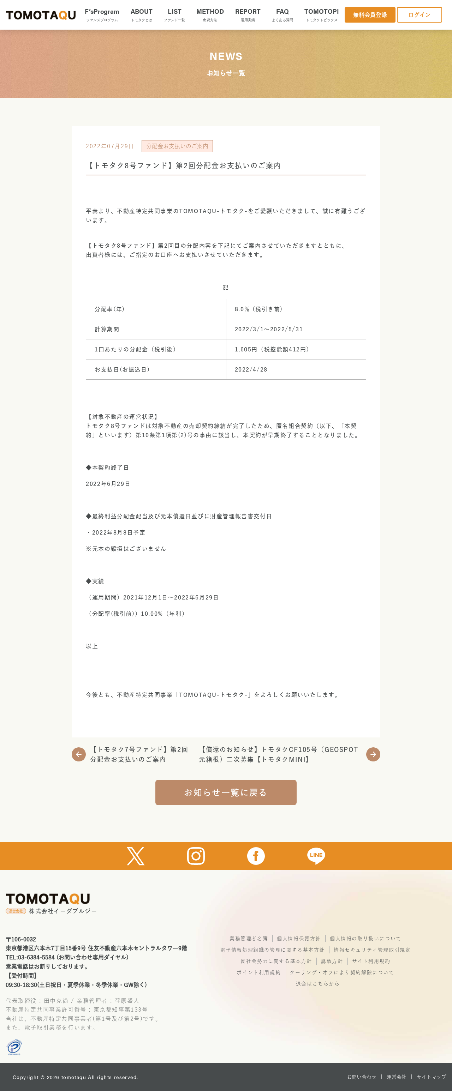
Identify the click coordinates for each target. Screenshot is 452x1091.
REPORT (248, 14)
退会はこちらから (318, 983)
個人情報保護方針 (299, 938)
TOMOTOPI (321, 14)
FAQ (282, 14)
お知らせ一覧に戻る (226, 792)
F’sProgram (102, 14)
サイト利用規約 (371, 961)
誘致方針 (332, 961)
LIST (174, 14)
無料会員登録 (370, 15)
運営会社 (396, 1076)
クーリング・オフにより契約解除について (342, 972)
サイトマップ (431, 1076)
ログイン (419, 15)
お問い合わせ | (364, 1076)
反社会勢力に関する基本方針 (276, 961)
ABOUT (142, 14)
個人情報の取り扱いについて (366, 938)
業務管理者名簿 (249, 938)
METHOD (210, 14)
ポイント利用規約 (259, 972)
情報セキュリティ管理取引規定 (372, 949)
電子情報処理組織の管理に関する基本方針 (272, 949)
